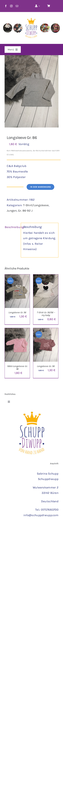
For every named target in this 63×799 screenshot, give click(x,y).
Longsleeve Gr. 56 (17, 312)
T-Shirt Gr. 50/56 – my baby (46, 314)
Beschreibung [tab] (12, 227)
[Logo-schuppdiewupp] (31, 16)
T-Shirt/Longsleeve (36, 205)
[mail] (17, 6)
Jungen (12, 210)
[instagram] (11, 6)
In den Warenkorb (40, 187)
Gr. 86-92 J (25, 210)
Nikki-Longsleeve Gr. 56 (17, 367)
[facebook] (6, 6)
